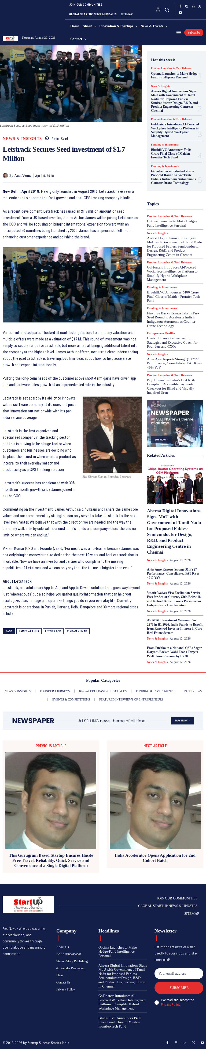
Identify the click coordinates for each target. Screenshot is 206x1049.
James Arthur (29, 631)
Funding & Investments (165, 144)
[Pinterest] (124, 175)
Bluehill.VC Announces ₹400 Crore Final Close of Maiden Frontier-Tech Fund (171, 153)
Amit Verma (22, 175)
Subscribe (179, 988)
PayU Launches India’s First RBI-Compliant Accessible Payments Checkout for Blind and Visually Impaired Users (171, 386)
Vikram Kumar (77, 631)
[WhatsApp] (136, 175)
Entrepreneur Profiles (161, 333)
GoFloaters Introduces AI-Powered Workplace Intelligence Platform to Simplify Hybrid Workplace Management (175, 130)
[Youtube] (180, 13)
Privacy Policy (170, 1005)
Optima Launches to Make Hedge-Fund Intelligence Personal (174, 75)
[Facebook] (180, 6)
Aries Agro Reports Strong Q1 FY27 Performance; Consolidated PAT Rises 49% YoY (174, 363)
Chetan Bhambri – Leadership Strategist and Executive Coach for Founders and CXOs (172, 342)
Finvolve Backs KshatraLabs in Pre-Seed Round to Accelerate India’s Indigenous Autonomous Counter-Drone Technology (173, 177)
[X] (199, 6)
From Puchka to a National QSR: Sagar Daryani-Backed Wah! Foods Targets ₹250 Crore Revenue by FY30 (174, 652)
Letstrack (53, 631)
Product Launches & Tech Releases (171, 68)
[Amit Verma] (6, 175)
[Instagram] (186, 6)
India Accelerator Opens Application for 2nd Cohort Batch (155, 858)
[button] (166, 9)
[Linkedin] (193, 6)
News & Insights (22, 139)
